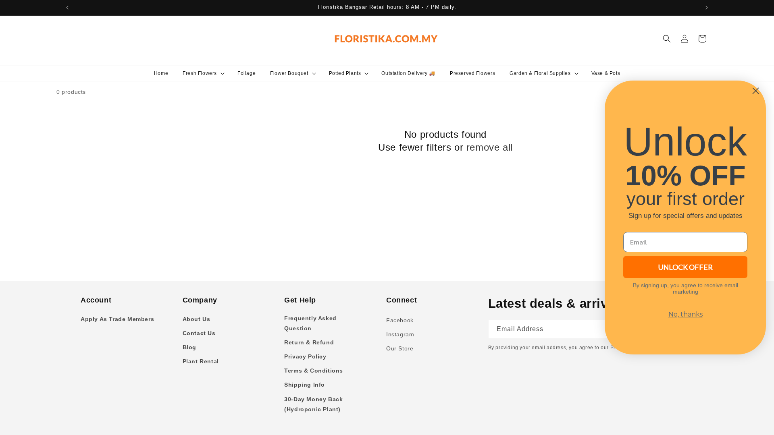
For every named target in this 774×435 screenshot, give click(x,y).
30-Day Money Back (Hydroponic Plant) (313, 404)
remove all (489, 147)
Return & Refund (309, 342)
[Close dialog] (756, 91)
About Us (196, 319)
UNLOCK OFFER (685, 267)
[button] (203, 73)
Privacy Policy (305, 356)
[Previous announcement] (67, 7)
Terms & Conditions (313, 370)
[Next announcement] (707, 7)
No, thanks (685, 314)
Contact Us (199, 333)
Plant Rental (201, 361)
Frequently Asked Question (310, 323)
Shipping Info (304, 384)
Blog (189, 347)
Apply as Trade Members (117, 319)
